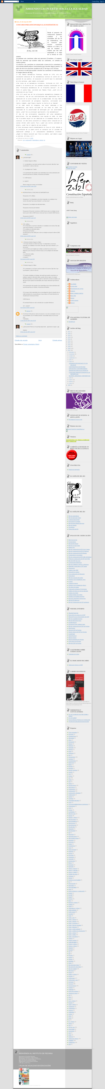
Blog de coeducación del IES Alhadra (78, 553)
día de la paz (72, 823)
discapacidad (72, 830)
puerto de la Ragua (73, 991)
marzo (71, 379)
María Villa (73, 295)
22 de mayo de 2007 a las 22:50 (28, 186)
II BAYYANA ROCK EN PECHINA (77, 366)
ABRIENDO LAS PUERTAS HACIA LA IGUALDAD (57, 8)
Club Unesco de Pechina (75, 641)
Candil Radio (72, 634)
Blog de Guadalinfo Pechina (75, 618)
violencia (71, 1036)
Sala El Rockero (73, 635)
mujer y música (72, 932)
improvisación (72, 883)
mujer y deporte (72, 921)
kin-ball (70, 895)
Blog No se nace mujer (74, 545)
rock (70, 999)
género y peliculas (73, 870)
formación (71, 864)
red (69, 995)
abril (70, 377)
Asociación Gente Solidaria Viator (77, 624)
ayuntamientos (72, 760)
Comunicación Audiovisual (75, 562)
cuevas (70, 810)
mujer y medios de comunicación (77, 931)
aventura (71, 759)
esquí (70, 847)
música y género (73, 946)
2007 (69, 350)
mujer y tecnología (73, 936)
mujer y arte (72, 917)
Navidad (71, 949)
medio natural (72, 912)
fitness (70, 862)
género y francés (73, 868)
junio (70, 359)
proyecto (71, 983)
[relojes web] (71, 215)
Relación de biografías (74, 469)
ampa (70, 751)
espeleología (72, 845)
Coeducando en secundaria (75, 555)
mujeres (71, 938)
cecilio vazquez (74, 300)
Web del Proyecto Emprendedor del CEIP (79, 616)
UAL (70, 1025)
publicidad (71, 989)
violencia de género (73, 1038)
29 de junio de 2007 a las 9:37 (27, 331)
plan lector (71, 970)
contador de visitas (71, 168)
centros (70, 776)
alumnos (71, 749)
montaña (71, 914)
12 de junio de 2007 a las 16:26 (28, 320)
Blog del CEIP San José (74, 560)
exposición (71, 857)
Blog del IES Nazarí (73, 543)
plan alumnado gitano (74, 965)
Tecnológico (72, 527)
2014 (69, 337)
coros (70, 802)
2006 (69, 385)
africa (70, 740)
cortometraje (72, 806)
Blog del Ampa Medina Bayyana (76, 523)
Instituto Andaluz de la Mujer (75, 594)
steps (70, 1016)
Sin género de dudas (74, 587)
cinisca (70, 783)
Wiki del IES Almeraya (74, 600)
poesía (70, 972)
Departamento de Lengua (77, 288)
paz (69, 951)
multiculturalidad (72, 942)
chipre (70, 779)
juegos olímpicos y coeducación (76, 891)
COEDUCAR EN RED (74, 519)
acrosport (71, 734)
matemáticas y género (37, 140)
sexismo (71, 1010)
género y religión (73, 872)
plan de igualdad (73, 968)
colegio (70, 796)
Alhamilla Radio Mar (73, 613)
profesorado (72, 978)
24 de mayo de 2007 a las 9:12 (28, 217)
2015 (69, 335)
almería (70, 743)
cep (24, 140)
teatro (70, 1017)
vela (70, 1033)
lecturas (71, 898)
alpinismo (71, 745)
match (70, 906)
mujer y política (72, 934)
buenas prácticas (73, 770)
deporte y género (73, 817)
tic (44, 140)
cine (70, 781)
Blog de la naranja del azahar (76, 577)
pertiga (70, 957)
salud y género (72, 1004)
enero (70, 383)
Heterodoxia (72, 575)
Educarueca (72, 568)
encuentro (71, 840)
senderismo (71, 1006)
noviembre (72, 354)
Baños (70, 764)
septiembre (72, 357)
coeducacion (72, 789)
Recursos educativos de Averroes (77, 598)
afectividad (71, 738)
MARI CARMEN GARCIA (77, 293)
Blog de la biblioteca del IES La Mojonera (79, 564)
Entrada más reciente (21, 340)
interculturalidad (72, 887)
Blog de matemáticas (74, 516)
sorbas (70, 1014)
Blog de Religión (72, 525)
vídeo (70, 1034)
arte (70, 755)
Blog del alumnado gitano (75, 517)
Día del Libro (72, 827)
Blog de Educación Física (75, 620)
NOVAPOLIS (72, 321)
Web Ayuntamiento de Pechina (76, 639)
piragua (70, 959)
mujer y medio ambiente (74, 929)
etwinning (71, 851)
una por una (72, 1027)
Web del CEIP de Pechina (75, 630)
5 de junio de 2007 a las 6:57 (27, 307)
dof (69, 832)
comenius (71, 798)
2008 (69, 348)
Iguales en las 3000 (73, 570)
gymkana (71, 876)
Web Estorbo (72, 628)
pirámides (71, 961)
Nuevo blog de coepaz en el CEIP (77, 615)
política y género (73, 974)
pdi (69, 953)
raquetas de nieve (73, 993)
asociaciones (72, 757)
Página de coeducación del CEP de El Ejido (79, 558)
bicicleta (71, 766)
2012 (69, 341)
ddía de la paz (72, 813)
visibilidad (71, 1040)
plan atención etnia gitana (75, 966)
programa (71, 982)
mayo (70, 361)
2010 (69, 344)
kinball (70, 897)
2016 (69, 333)
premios (71, 976)
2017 (69, 331)
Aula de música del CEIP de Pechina (78, 632)
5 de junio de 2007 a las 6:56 (27, 259)
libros (70, 900)
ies (69, 881)
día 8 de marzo (72, 819)
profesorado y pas (73, 980)
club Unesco (72, 787)
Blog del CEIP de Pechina (75, 643)
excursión (71, 855)
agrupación (71, 742)
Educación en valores (74, 572)
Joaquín (29, 154)
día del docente (72, 825)
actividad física (72, 736)
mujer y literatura (73, 927)
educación (71, 834)
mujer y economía (73, 923)
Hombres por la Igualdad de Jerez (77, 579)
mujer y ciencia (72, 919)
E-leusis (71, 581)
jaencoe (28, 311)
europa (70, 853)
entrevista (71, 842)
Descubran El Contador (74, 521)
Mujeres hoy (72, 547)
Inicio (40, 340)
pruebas (71, 987)
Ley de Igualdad (72, 717)
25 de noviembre (73, 732)
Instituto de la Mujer (73, 593)
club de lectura (72, 785)
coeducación (28, 140)
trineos (70, 1023)
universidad (71, 1029)
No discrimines (72, 541)
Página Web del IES (73, 529)
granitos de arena (73, 874)
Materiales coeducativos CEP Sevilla (78, 566)
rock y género (72, 1001)
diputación (71, 828)
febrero (71, 381)
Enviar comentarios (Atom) (31, 344)
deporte (70, 815)
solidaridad (71, 1012)
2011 (69, 343)
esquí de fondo (72, 849)
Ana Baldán (73, 284)
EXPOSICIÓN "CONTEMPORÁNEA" (78, 368)
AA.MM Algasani (73, 622)
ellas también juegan (74, 838)
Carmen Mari (74, 286)
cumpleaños (72, 812)
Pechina (71, 955)
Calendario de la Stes (74, 654)
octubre (71, 356)
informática (71, 885)
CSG (70, 808)
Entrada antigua (57, 340)
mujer (70, 915)
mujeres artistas (73, 940)
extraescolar (72, 861)
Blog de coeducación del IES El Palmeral (79, 551)
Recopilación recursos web (75, 419)
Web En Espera (72, 637)
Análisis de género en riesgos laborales (78, 591)
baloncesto (71, 762)
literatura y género (73, 902)
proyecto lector (72, 985)
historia (70, 878)
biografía (71, 768)
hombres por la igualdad (74, 880)
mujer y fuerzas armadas (75, 925)
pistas (70, 963)
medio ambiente (72, 910)
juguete (70, 893)
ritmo (70, 997)
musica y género (73, 944)
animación (71, 753)
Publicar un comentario (21, 336)
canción (70, 772)
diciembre (71, 352)
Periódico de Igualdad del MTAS (76, 596)
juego (70, 889)
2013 (69, 339)
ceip (70, 774)
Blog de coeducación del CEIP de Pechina (79, 626)
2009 (69, 346)
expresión (71, 859)
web (70, 1044)
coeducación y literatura (74, 793)
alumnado (71, 747)
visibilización (72, 1042)
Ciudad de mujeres (73, 583)
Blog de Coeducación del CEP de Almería (79, 602)
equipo (70, 844)
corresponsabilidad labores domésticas (78, 804)
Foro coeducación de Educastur (77, 574)
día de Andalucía (73, 821)
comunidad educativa (74, 800)
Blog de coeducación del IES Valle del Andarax (80, 557)
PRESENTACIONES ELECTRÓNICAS (78, 370)
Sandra (72, 298)
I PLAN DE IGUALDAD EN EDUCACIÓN (79, 721)
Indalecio (73, 291)
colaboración (72, 794)
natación (71, 948)
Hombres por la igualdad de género (77, 585)
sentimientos (72, 1008)
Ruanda (70, 1002)
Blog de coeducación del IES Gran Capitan (79, 549)
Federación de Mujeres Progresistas (78, 589)
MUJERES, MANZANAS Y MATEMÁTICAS (79, 375)
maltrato (71, 904)
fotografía (71, 866)
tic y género (71, 1021)
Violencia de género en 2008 (76, 665)
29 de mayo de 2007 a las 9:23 (28, 236)
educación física (73, 836)
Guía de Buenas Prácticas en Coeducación (79, 719)
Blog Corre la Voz (73, 540)
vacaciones (71, 1031)
